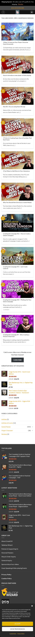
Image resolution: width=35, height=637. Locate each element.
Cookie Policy (13, 633)
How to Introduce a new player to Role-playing (17, 75)
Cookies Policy (6, 578)
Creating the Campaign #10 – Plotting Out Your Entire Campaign (17, 300)
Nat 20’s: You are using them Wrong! (14, 106)
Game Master (6, 427)
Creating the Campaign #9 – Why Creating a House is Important (16, 335)
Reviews (4, 434)
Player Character (7, 430)
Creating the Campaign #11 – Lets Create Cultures (15, 267)
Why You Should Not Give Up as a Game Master (17, 202)
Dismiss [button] (20, 4)
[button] (32, 606)
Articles (4, 419)
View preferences (17, 629)
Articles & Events (7, 423)
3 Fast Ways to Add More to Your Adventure (16, 171)
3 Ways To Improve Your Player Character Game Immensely (15, 43)
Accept (17, 624)
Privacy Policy (20, 633)
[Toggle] (32, 427)
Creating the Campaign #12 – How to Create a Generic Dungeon (16, 234)
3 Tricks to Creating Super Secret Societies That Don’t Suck (17, 139)
